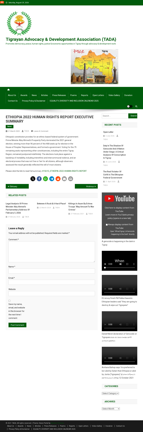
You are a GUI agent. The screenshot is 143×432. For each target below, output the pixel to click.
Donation (128, 95)
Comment (14, 239)
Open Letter (108, 132)
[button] (32, 178)
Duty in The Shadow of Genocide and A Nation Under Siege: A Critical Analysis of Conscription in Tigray (114, 152)
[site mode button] (130, 106)
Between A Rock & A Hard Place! (51, 203)
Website (12, 289)
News (34, 95)
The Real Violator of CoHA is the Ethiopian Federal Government (113, 174)
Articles (44, 95)
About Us (12, 95)
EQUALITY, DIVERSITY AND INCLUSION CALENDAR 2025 (74, 101)
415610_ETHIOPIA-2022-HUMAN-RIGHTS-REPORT (64, 171)
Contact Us (13, 101)
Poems (73, 95)
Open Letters (98, 95)
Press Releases (59, 95)
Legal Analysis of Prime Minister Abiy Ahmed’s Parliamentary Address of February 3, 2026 (18, 208)
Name (12, 267)
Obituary (13, 186)
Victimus (90, 186)
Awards (24, 95)
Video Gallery (114, 95)
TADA (26, 131)
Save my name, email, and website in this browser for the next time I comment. (17, 311)
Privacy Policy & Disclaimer (33, 101)
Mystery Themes (57, 423)
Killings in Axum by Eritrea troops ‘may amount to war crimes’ (81, 206)
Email (12, 278)
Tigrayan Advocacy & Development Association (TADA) (61, 39)
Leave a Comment (41, 131)
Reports (84, 95)
